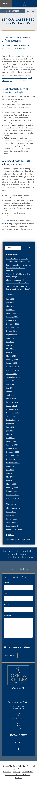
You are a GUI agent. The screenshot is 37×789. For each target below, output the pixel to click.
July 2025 (10, 342)
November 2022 (12, 456)
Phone (6, 604)
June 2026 (10, 303)
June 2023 (10, 431)
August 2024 (11, 381)
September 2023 (13, 420)
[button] (6, 3)
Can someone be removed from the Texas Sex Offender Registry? (18, 267)
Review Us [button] (18, 742)
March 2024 (11, 399)
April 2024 (10, 395)
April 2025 (10, 352)
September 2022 (13, 463)
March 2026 (11, 313)
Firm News (10, 515)
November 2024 (12, 370)
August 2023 (11, 424)
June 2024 (10, 388)
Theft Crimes (11, 523)
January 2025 (11, 363)
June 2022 (10, 473)
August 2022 (11, 466)
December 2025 (12, 324)
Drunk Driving (19, 49)
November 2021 (12, 498)
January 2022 (11, 491)
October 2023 (11, 417)
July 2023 (10, 427)
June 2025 (10, 345)
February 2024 (12, 402)
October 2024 (11, 374)
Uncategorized (12, 526)
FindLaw (18, 778)
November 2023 (12, 413)
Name (6, 582)
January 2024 (11, 406)
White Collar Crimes (14, 530)
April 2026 (10, 310)
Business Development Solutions (17, 775)
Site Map (16, 772)
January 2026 (11, 320)
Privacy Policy (27, 772)
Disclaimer (8, 642)
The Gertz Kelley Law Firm (23, 46)
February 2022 (12, 488)
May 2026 (10, 306)
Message (7, 616)
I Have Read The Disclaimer (19, 647)
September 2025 (13, 335)
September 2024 (13, 377)
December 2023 (12, 409)
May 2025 (10, 349)
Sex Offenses (11, 519)
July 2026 (10, 299)
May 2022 (10, 477)
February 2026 (12, 317)
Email (32, 11)
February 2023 (12, 445)
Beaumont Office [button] (18, 735)
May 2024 (10, 392)
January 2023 (11, 449)
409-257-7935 (13, 11)
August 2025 (11, 338)
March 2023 (11, 441)
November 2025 (12, 328)
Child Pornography (13, 508)
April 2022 (10, 481)
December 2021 (12, 495)
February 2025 (12, 360)
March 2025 (11, 356)
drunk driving (7, 224)
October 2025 (11, 331)
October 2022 (11, 459)
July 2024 (10, 385)
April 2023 (10, 438)
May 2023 (10, 434)
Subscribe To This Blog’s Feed (18, 540)
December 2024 (12, 367)
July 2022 (10, 470)
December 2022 (12, 452)
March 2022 (11, 484)
